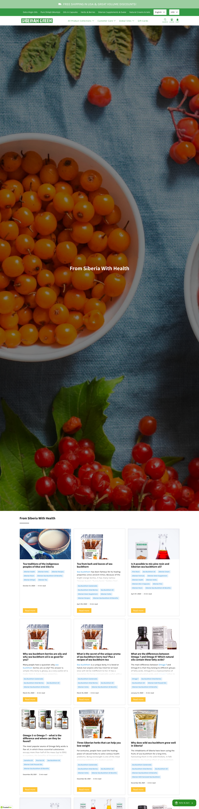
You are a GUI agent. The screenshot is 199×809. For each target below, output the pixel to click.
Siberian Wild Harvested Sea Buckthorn (146, 777)
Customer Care (105, 21)
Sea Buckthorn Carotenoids (87, 586)
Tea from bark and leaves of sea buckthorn (94, 565)
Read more (30, 610)
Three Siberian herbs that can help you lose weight (99, 744)
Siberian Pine (157, 584)
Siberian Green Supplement (88, 594)
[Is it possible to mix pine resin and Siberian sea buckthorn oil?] (153, 544)
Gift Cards (143, 21)
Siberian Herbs (43, 572)
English (158, 12)
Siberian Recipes (58, 572)
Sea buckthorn (83, 572)
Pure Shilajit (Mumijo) (50, 12)
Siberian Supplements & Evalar (112, 12)
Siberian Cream (164, 572)
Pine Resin (136, 572)
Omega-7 (163, 664)
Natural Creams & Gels (139, 12)
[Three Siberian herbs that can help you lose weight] (99, 723)
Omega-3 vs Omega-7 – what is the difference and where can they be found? (42, 738)
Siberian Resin (29, 576)
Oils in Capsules (70, 12)
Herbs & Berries (88, 12)
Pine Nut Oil (40, 760)
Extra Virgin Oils (30, 12)
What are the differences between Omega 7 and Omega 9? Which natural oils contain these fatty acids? (152, 656)
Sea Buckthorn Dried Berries (88, 590)
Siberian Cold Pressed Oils (157, 683)
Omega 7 (135, 679)
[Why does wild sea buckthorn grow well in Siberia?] (153, 723)
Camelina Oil (28, 760)
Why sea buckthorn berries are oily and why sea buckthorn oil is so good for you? (45, 656)
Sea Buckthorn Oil (107, 590)
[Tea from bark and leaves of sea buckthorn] (99, 544)
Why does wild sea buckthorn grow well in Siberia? (153, 744)
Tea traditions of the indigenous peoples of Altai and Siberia (41, 565)
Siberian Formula (138, 576)
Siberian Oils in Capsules (141, 584)
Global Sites (125, 21)
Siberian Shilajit (29, 580)
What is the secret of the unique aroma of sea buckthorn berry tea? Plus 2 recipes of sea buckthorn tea (98, 656)
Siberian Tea (42, 580)
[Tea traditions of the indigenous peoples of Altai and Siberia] (45, 544)
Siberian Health (29, 572)
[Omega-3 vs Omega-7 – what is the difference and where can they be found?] (45, 719)
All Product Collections (79, 21)
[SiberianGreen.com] (37, 20)
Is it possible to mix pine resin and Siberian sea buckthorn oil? (150, 565)
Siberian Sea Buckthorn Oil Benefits (49, 576)
